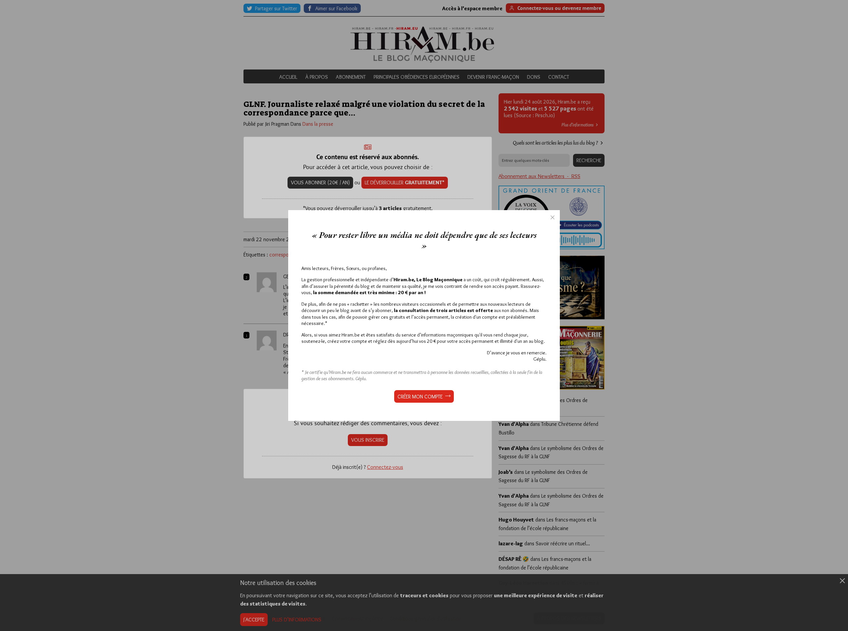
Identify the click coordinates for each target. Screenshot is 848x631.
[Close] (552, 217)
